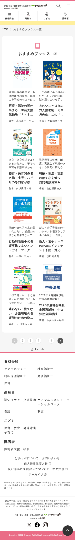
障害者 (65, 18)
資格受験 (9, 18)
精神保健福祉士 (15, 376)
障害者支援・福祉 (17, 449)
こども (47, 18)
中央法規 (58, 469)
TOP (5, 29)
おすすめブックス (34, 54)
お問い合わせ (51, 458)
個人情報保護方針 (36, 463)
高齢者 (28, 18)
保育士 (9, 383)
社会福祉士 (46, 369)
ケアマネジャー (15, 369)
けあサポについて (27, 458)
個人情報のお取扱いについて (27, 469)
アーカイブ (36, 474)
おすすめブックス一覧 (27, 29)
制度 (41, 411)
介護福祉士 (46, 376)
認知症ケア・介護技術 (20, 400)
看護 (7, 411)
